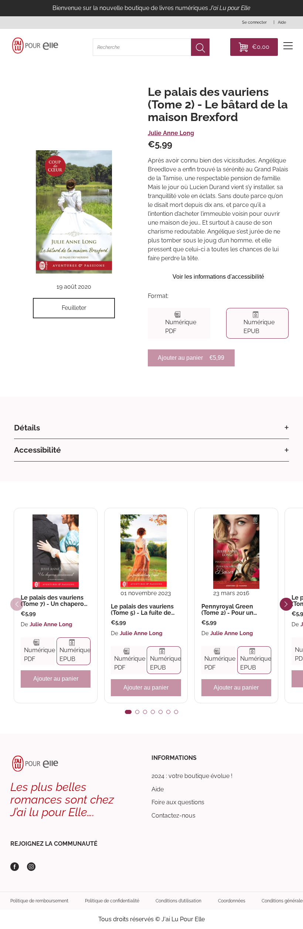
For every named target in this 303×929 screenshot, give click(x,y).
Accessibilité (37, 450)
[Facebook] (14, 866)
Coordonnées (231, 900)
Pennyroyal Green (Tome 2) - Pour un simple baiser (227, 609)
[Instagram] (31, 866)
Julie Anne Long (171, 133)
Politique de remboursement (39, 900)
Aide (158, 789)
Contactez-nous (173, 815)
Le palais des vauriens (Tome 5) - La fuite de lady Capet (142, 609)
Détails (27, 427)
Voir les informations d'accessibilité (218, 277)
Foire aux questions (178, 802)
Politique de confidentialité (112, 900)
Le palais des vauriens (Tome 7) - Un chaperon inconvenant (54, 600)
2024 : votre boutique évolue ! (192, 775)
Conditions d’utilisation (178, 900)
